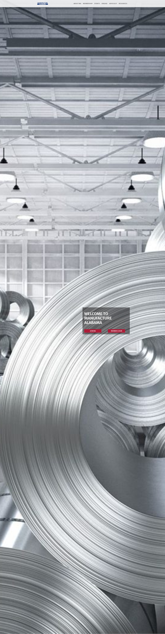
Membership (88, 3)
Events (97, 3)
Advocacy (113, 3)
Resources (123, 3)
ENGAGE (104, 3)
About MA (77, 3)
